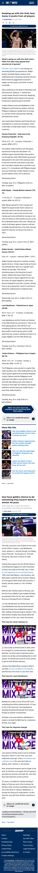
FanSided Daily (6, 842)
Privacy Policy (6, 845)
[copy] (13, 22)
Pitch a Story (27, 842)
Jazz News (10, 483)
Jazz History (10, 822)
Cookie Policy (6, 849)
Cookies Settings (7, 856)
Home (3, 483)
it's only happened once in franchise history (17, 572)
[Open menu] (3, 3)
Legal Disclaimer (29, 849)
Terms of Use (28, 845)
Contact (4, 838)
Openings (26, 835)
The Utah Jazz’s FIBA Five (11, 69)
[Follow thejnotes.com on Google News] (33, 418)
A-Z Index (26, 852)
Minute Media (10, 860)
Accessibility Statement (10, 852)
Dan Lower (7, 511)
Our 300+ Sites (28, 838)
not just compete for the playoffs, (21, 669)
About (3, 835)
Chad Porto (8, 19)
